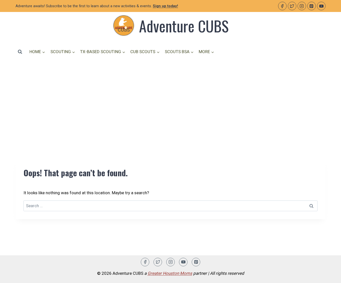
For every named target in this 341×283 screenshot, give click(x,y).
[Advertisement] (170, 101)
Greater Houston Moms (170, 273)
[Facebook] (282, 6)
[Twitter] (292, 6)
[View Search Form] (19, 51)
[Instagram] (302, 6)
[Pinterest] (311, 6)
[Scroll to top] (328, 275)
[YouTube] (321, 6)
